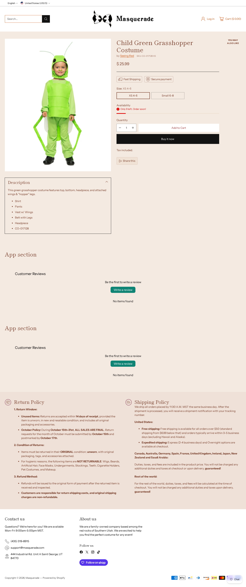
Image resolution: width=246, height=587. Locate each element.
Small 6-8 (168, 95)
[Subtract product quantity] (120, 128)
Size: (124, 88)
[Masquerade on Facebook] (81, 552)
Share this (129, 160)
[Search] (46, 19)
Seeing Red (127, 55)
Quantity (122, 120)
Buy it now (167, 139)
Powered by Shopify (54, 577)
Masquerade (32, 577)
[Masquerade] (123, 19)
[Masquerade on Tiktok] (98, 552)
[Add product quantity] (133, 128)
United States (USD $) (36, 3)
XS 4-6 (133, 95)
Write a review (123, 290)
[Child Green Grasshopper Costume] (58, 105)
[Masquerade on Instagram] (93, 552)
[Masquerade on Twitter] (87, 552)
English (11, 3)
